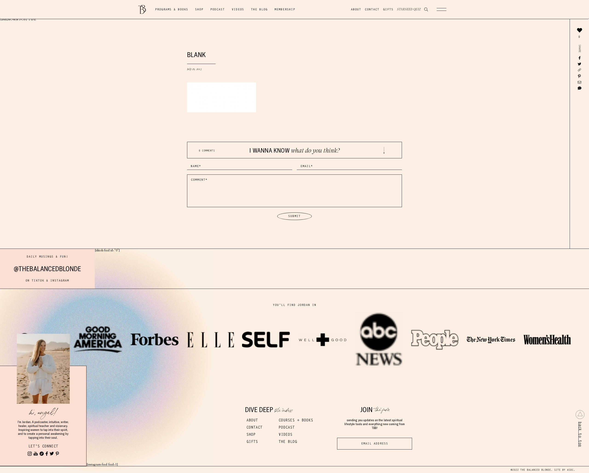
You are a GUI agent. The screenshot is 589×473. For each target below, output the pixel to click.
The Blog (259, 9)
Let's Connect (43, 446)
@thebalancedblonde (47, 269)
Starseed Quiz (409, 9)
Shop (199, 9)
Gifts (388, 9)
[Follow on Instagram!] (30, 454)
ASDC (570, 469)
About (356, 9)
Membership (284, 9)
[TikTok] (42, 454)
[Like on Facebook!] (47, 454)
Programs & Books (171, 9)
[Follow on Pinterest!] (57, 454)
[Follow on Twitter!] (52, 454)
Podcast (217, 9)
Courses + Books (296, 420)
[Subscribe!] (36, 454)
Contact (372, 9)
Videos (238, 9)
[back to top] (580, 414)
